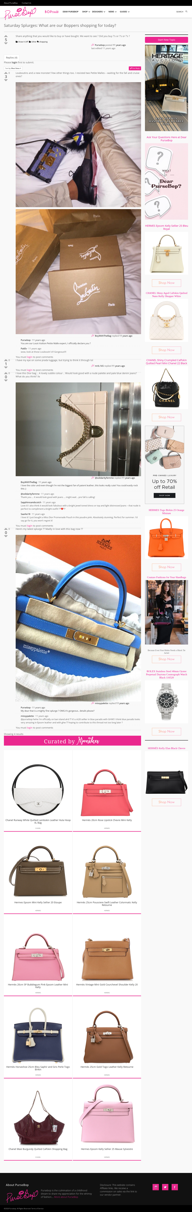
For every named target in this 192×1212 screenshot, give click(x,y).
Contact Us (26, 3)
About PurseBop (11, 3)
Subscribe (140, 1207)
